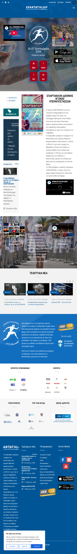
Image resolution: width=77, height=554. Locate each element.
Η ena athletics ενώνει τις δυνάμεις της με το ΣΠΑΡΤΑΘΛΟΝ (11, 181)
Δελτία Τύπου (21, 299)
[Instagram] (5, 2)
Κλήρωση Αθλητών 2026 (28, 486)
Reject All (24, 546)
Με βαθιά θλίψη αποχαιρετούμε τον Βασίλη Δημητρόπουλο (29, 468)
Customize (12, 546)
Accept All (37, 546)
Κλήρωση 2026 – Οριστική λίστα (61, 302)
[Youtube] (8, 2)
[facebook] (2, 2)
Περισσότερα (34, 454)
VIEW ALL (17, 163)
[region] (24, 540)
